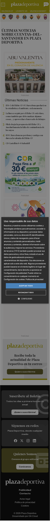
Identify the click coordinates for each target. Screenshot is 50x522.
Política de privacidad (34, 279)
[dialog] (25, 260)
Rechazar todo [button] (26, 292)
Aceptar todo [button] (26, 286)
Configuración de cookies (14, 279)
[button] (25, 298)
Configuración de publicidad (15, 273)
